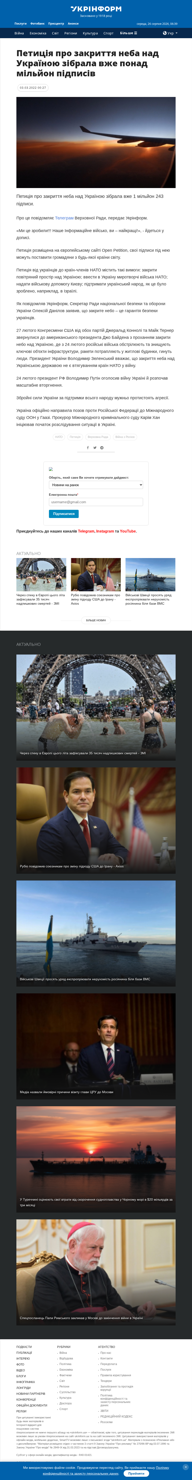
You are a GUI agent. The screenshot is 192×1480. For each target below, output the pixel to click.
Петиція (75, 437)
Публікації (24, 1352)
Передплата (108, 1364)
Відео (20, 1370)
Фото (20, 1364)
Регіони (70, 33)
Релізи (21, 1411)
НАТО (59, 437)
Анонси (73, 24)
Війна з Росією (125, 437)
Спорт (108, 33)
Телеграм (65, 218)
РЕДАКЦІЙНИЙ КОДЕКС (116, 1416)
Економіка (38, 33)
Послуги (21, 24)
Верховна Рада (98, 437)
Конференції (26, 1399)
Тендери (106, 1381)
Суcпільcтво (67, 1392)
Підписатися (64, 514)
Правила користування (115, 1375)
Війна (19, 33)
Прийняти (136, 1473)
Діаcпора (65, 1403)
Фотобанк (37, 24)
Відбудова (66, 1358)
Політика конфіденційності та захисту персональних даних (115, 1400)
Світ (55, 33)
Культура (90, 33)
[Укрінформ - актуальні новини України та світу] (96, 8)
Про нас (105, 1352)
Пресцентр (56, 24)
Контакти (106, 1358)
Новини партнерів (30, 1393)
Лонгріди (23, 1388)
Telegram (86, 531)
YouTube (128, 531)
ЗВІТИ (104, 1411)
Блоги (21, 1376)
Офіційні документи (31, 1405)
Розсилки (106, 1422)
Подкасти (24, 1347)
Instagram (105, 531)
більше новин (96, 620)
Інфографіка (25, 1382)
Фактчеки (65, 1375)
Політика (65, 1364)
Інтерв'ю (23, 1358)
